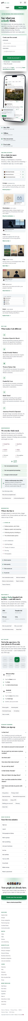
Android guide (14, 707)
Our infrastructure (6, 498)
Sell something (6, 841)
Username (5, 40)
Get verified (5, 854)
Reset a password (7, 871)
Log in (7, 7)
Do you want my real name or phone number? (12, 752)
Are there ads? (6, 757)
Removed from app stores (19, 796)
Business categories (6, 958)
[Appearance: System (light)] (21, 2)
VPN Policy (11, 1012)
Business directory (5, 955)
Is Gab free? (5, 732)
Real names (5, 800)
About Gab (18, 629)
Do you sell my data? (8, 766)
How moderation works (7, 577)
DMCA (20, 1010)
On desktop (16, 711)
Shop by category (5, 950)
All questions (5, 793)
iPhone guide (5, 707)
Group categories (5, 920)
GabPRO (3, 993)
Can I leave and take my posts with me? (12, 787)
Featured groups (5, 922)
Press (2, 980)
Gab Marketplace (5, 947)
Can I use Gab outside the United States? (11, 780)
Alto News (3, 988)
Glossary (18, 803)
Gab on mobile (5, 714)
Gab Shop (3, 1001)
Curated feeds (4, 925)
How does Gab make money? (10, 762)
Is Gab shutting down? (19, 498)
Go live (4, 850)
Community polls (5, 928)
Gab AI (3, 996)
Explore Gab (4, 915)
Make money (5, 867)
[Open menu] (25, 2)
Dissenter (3, 991)
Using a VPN (13, 800)
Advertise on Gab (5, 999)
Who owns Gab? (18, 626)
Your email (6, 48)
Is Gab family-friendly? (8, 770)
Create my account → (14, 58)
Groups (3, 917)
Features (3, 967)
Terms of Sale (4, 1012)
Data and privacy (6, 796)
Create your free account (14, 897)
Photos (3, 939)
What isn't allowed (20, 577)
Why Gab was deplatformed (8, 494)
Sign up (21, 7)
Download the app (6, 711)
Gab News (3, 986)
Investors (3, 1004)
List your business (7, 846)
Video (2, 934)
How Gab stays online (7, 491)
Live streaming (5, 941)
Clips (2, 936)
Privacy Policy (14, 1010)
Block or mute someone (7, 581)
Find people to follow (8, 833)
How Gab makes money (7, 629)
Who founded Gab (5, 977)
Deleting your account (7, 803)
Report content (19, 581)
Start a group (5, 837)
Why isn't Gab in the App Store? (11, 775)
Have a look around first (14, 902)
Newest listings (5, 953)
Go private (5, 863)
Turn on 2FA (5, 858)
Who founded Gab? (7, 626)
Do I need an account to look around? (13, 747)
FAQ (2, 969)
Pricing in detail (14, 793)
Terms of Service (6, 584)
